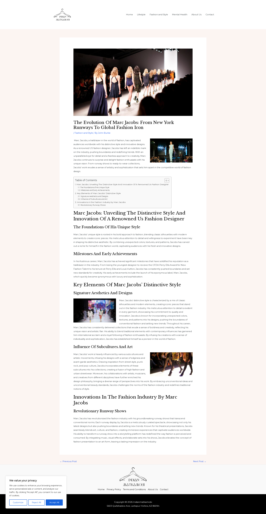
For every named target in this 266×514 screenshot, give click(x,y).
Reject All (36, 502)
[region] (36, 492)
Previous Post (68, 461)
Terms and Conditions (134, 489)
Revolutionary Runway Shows (93, 205)
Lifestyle (141, 14)
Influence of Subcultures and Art (94, 199)
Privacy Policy (114, 489)
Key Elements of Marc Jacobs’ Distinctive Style (99, 193)
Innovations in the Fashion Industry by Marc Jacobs (101, 202)
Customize (18, 502)
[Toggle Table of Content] (165, 180)
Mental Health (179, 14)
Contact (210, 14)
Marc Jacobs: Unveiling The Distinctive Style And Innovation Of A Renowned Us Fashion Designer (122, 184)
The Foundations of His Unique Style (94, 187)
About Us (196, 14)
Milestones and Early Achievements (95, 190)
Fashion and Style (159, 14)
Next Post (199, 461)
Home (129, 14)
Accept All (54, 502)
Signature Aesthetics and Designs (94, 196)
